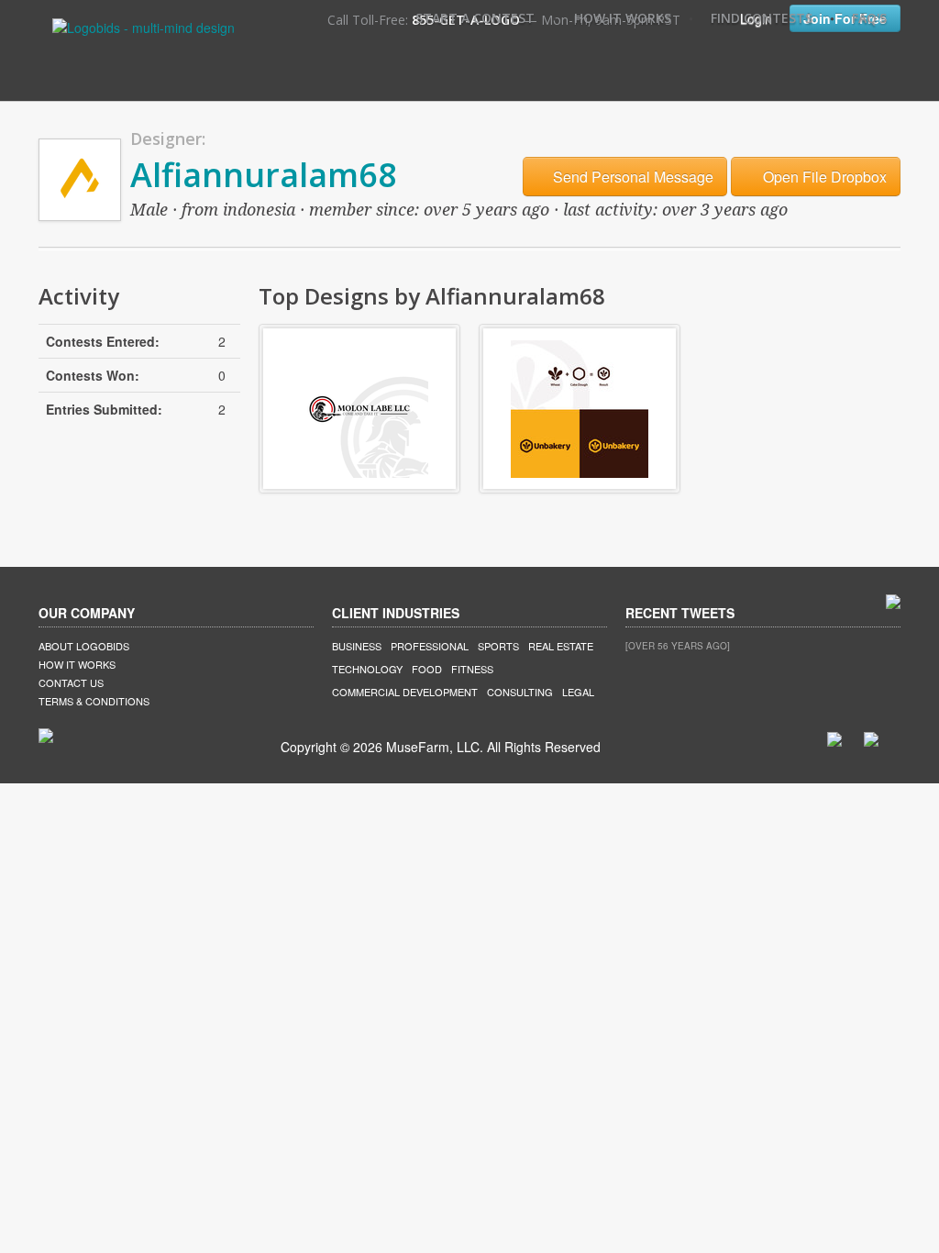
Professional (430, 645)
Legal (578, 691)
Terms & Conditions (94, 700)
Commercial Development (405, 691)
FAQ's (869, 18)
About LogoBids (84, 645)
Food (427, 668)
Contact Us (71, 682)
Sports (498, 645)
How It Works (622, 18)
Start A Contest (475, 18)
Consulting (520, 691)
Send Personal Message (631, 176)
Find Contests (761, 18)
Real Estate (560, 645)
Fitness (472, 668)
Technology (367, 668)
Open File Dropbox (823, 176)
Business (356, 645)
